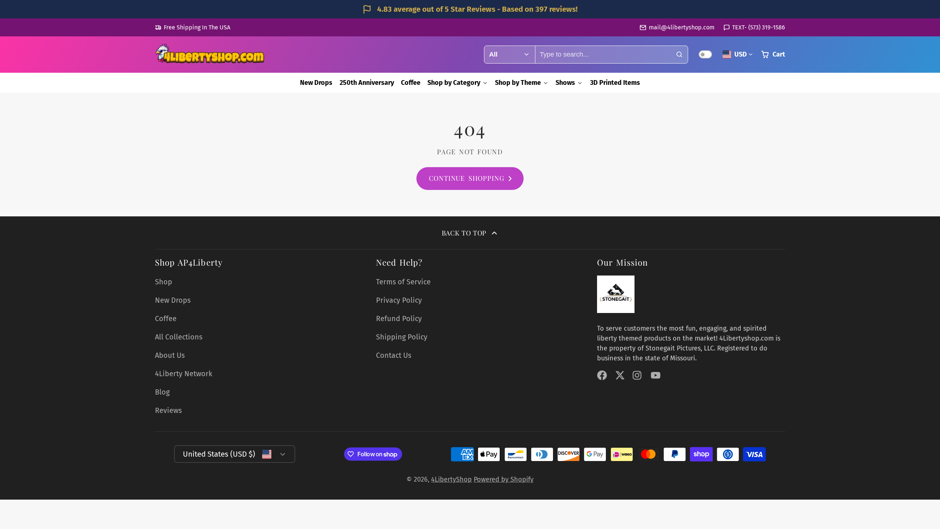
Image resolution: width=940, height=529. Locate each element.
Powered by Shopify (504, 479)
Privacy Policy (399, 300)
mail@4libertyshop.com (681, 27)
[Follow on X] (620, 375)
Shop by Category (453, 83)
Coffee (410, 83)
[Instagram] (638, 375)
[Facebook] (602, 375)
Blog (162, 392)
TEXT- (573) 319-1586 (758, 27)
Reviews (168, 410)
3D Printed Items (615, 83)
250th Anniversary (367, 83)
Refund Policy (399, 318)
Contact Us (393, 355)
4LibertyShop (451, 479)
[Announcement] (470, 9)
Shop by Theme (518, 83)
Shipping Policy (401, 336)
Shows (565, 83)
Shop (163, 281)
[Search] (679, 54)
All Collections (178, 336)
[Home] (210, 54)
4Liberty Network (183, 373)
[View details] (615, 294)
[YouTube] (656, 375)
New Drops (316, 83)
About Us (170, 355)
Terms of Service (403, 281)
